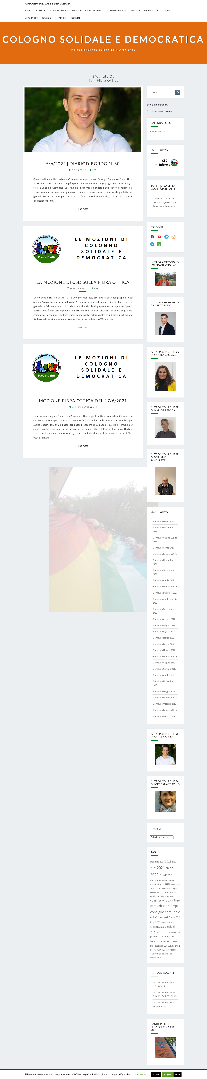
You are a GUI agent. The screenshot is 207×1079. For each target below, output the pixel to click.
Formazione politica (116, 10)
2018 (168, 861)
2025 (169, 875)
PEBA (164, 945)
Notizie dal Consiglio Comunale (64, 10)
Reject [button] (177, 1074)
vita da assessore (165, 958)
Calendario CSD (157, 131)
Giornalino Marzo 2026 (163, 521)
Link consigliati (151, 10)
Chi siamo (38, 10)
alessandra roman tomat (162, 880)
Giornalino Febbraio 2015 (165, 710)
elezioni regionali (164, 932)
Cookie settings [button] (140, 1074)
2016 (157, 861)
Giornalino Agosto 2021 (164, 631)
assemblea (154, 888)
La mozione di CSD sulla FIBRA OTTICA (82, 282)
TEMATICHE (46, 18)
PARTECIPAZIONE (156, 946)
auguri (175, 888)
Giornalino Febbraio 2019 (165, 656)
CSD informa (169, 917)
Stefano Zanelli (158, 953)
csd (94, 169)
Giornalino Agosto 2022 (164, 619)
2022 (169, 867)
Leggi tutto (84, 209)
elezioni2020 (157, 926)
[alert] (165, 111)
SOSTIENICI (75, 18)
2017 (162, 861)
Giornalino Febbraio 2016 (165, 697)
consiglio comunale (165, 912)
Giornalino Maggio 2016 (164, 691)
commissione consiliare (165, 900)
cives (171, 896)
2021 (161, 867)
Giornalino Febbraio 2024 (165, 586)
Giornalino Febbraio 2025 (165, 553)
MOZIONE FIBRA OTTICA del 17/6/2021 (83, 400)
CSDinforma (60, 18)
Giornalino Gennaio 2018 (164, 668)
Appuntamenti (31, 18)
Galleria (134, 10)
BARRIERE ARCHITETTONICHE (160, 892)
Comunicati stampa (94, 10)
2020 (153, 868)
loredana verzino (161, 941)
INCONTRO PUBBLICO (167, 936)
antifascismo (175, 884)
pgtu (170, 946)
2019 (174, 861)
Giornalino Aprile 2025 (163, 547)
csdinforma (156, 917)
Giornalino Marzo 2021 (163, 637)
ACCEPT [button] (156, 1074)
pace (175, 941)
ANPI (167, 884)
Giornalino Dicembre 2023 (165, 592)
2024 (162, 875)
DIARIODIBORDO (167, 922)
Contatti (167, 10)
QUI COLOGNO (163, 949)
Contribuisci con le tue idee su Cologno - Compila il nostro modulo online (165, 202)
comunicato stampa (164, 906)
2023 (154, 874)
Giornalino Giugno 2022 (164, 625)
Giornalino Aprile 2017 (163, 675)
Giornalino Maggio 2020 (164, 650)
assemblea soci (165, 888)
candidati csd (165, 896)
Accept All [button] (167, 1074)
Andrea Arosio (157, 884)
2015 (152, 862)
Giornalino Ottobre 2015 (164, 703)
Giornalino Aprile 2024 (163, 580)
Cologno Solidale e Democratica (48, 3)
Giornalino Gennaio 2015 (164, 716)
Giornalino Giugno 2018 (164, 662)
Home (27, 10)
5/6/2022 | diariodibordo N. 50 (83, 163)
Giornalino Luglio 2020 (163, 643)
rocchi (173, 949)
